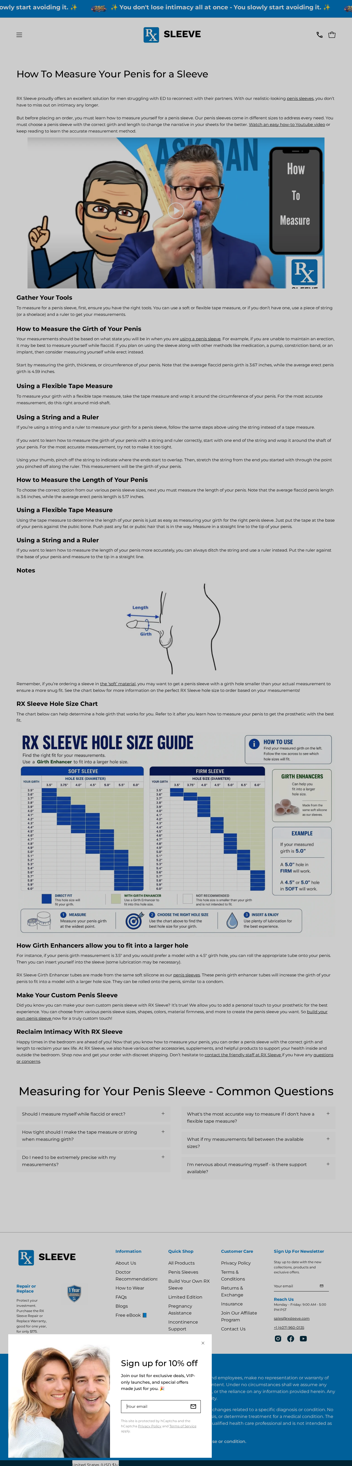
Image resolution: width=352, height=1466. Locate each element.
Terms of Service (182, 1426)
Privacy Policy (149, 1426)
